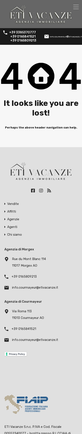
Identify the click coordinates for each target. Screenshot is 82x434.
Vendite (13, 204)
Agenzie (13, 219)
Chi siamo (14, 234)
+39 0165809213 (23, 40)
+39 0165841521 (23, 36)
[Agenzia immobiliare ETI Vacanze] (41, 23)
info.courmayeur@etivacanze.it (66, 36)
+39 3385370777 (22, 32)
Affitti (11, 211)
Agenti (12, 227)
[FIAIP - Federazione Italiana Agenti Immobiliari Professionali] (26, 415)
